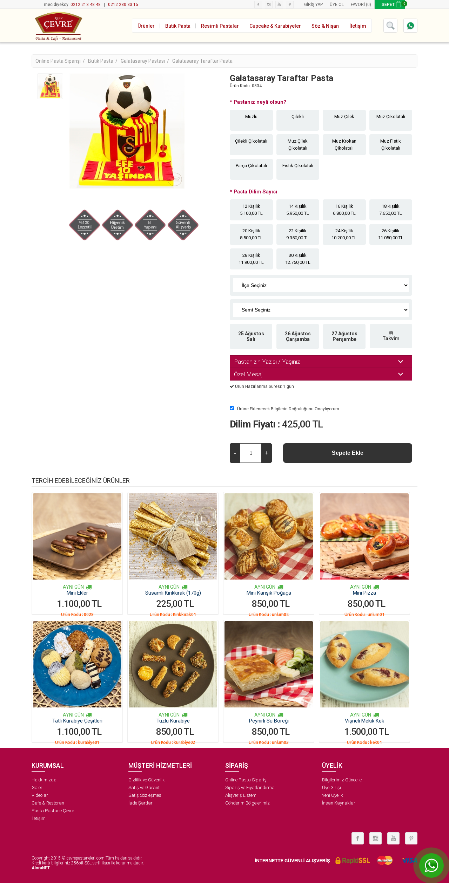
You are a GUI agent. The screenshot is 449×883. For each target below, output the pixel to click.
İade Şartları (141, 803)
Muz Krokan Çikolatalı (344, 144)
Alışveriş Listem (240, 795)
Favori (358, 4)
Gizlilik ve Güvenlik (146, 779)
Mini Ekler (77, 593)
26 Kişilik (390, 234)
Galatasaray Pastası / (145, 61)
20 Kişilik (251, 234)
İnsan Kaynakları (339, 803)
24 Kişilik (344, 234)
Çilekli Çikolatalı (251, 141)
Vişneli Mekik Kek (364, 721)
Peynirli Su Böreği (269, 721)
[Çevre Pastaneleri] (58, 25)
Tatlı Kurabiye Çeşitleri (77, 721)
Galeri (37, 787)
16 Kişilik (344, 210)
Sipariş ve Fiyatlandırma (250, 787)
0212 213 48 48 (86, 4)
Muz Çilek (344, 116)
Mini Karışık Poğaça (269, 593)
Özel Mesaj (248, 374)
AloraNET (41, 867)
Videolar (40, 795)
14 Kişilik (297, 210)
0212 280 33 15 (123, 4)
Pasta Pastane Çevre (53, 810)
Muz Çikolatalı (390, 116)
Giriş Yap (313, 4)
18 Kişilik (390, 210)
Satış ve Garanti (144, 787)
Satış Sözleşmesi (145, 795)
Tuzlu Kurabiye (173, 721)
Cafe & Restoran (48, 803)
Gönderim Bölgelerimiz (247, 803)
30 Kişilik (297, 259)
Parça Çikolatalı (251, 165)
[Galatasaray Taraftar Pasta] (50, 86)
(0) (368, 4)
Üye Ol (337, 4)
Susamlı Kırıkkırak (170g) (173, 593)
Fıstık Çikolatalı (297, 165)
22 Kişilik (297, 234)
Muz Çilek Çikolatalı (298, 144)
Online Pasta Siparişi (246, 779)
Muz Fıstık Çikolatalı (390, 144)
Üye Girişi (331, 787)
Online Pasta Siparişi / (60, 61)
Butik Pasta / (103, 61)
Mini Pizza (364, 593)
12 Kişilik (251, 210)
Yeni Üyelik (332, 795)
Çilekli (297, 116)
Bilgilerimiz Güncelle (342, 779)
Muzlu (251, 116)
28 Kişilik (251, 259)
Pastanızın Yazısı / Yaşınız (267, 361)
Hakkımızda (44, 779)
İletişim (39, 818)
